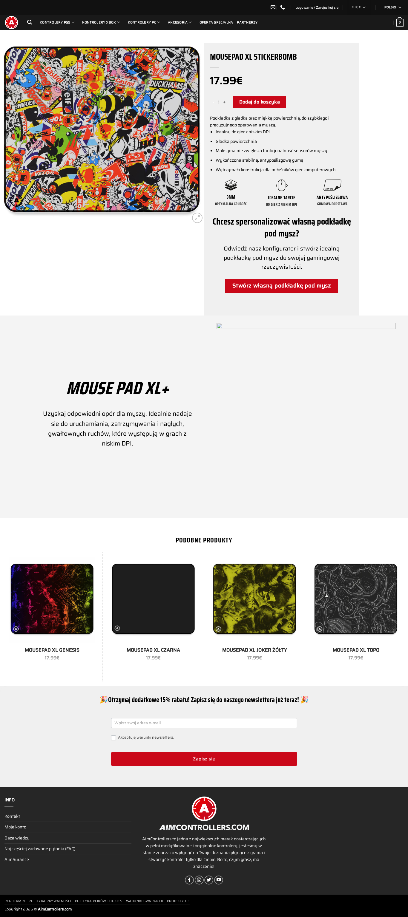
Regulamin (14, 901)
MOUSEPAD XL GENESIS (52, 650)
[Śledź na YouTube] (218, 880)
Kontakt (12, 816)
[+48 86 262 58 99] (283, 7)
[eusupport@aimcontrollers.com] (274, 7)
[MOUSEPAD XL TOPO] (356, 600)
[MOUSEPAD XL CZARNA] (153, 600)
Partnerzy (247, 22)
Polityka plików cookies (98, 901)
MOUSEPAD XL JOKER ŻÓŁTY (254, 650)
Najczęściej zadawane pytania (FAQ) (39, 848)
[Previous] (11, 131)
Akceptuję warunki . (145, 737)
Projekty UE (178, 901)
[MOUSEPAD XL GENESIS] (52, 600)
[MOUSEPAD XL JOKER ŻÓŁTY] (254, 600)
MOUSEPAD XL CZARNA (153, 650)
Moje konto (15, 827)
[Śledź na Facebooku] (189, 880)
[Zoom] (197, 218)
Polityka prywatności (50, 901)
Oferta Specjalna (216, 22)
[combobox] (359, 7)
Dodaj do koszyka (259, 102)
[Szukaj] (29, 22)
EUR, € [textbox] (356, 7)
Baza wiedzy (17, 838)
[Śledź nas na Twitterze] (208, 880)
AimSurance (16, 859)
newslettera (162, 737)
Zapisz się (204, 759)
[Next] (192, 131)
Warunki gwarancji (144, 901)
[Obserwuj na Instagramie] (199, 880)
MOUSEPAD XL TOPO (356, 650)
